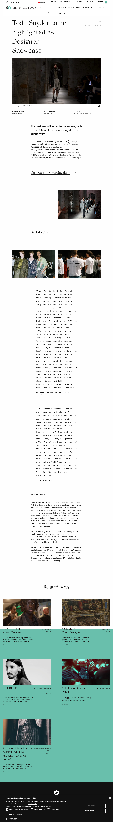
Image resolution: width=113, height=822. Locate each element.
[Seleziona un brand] (41, 8)
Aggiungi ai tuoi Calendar (83, 113)
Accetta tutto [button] (90, 806)
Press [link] (105, 8)
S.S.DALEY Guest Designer (71, 631)
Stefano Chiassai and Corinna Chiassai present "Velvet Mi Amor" (16, 754)
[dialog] (56, 808)
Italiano (90, 2)
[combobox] (110, 798)
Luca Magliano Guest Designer (12, 631)
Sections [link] (86, 8)
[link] (101, 2)
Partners (53, 2)
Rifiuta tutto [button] (89, 811)
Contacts (78, 2)
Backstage (38, 232)
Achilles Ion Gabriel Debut (74, 690)
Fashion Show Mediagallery (50, 172)
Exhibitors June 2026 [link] (66, 8)
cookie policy (32, 804)
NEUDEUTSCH (12, 688)
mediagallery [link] (96, 8)
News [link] (78, 8)
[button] (38, 819)
